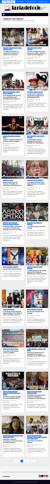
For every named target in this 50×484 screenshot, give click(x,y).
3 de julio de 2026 (8, 317)
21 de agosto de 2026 (33, 57)
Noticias (5, 93)
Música (38, 136)
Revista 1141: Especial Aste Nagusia (35, 312)
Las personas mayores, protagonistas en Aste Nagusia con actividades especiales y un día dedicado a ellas (37, 143)
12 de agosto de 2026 (9, 57)
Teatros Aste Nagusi (10, 136)
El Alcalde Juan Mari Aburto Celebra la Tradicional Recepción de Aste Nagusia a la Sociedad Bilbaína (36, 397)
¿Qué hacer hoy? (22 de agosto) (34, 441)
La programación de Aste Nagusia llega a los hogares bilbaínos (36, 183)
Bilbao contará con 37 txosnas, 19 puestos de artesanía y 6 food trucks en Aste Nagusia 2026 (12, 184)
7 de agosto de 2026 (33, 99)
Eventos (16, 349)
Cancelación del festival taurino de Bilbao (11, 352)
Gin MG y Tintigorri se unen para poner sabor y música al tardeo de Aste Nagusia (36, 53)
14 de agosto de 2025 (33, 315)
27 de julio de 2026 (33, 230)
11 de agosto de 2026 (9, 101)
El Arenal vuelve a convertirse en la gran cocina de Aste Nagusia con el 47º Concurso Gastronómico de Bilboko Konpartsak (12, 230)
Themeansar (34, 481)
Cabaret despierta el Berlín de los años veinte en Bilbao (13, 140)
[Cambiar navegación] (25, 14)
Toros (8, 349)
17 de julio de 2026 (32, 276)
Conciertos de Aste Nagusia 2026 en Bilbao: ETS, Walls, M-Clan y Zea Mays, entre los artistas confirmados (12, 314)
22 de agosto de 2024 (9, 400)
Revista (29, 309)
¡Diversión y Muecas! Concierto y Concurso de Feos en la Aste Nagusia (13, 440)
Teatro (10, 49)
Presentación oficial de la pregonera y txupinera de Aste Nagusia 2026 (35, 95)
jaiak (4, 136)
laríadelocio (42, 230)
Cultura (29, 349)
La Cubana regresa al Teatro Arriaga (36, 227)
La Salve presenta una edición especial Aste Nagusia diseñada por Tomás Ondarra (37, 272)
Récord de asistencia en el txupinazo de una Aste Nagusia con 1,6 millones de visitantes (36, 355)
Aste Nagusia (33, 136)
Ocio (44, 349)
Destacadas (5, 49)
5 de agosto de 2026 (9, 187)
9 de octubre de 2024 (9, 355)
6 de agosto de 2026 (9, 143)
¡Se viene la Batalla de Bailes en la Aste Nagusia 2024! (12, 397)
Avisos (4, 349)
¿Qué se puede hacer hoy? (12, 391)
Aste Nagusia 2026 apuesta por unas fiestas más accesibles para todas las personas (12, 98)
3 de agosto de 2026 (33, 187)
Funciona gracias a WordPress (19, 481)
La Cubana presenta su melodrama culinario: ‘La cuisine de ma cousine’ (11, 53)
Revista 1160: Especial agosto (12, 269)
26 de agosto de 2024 (33, 358)
